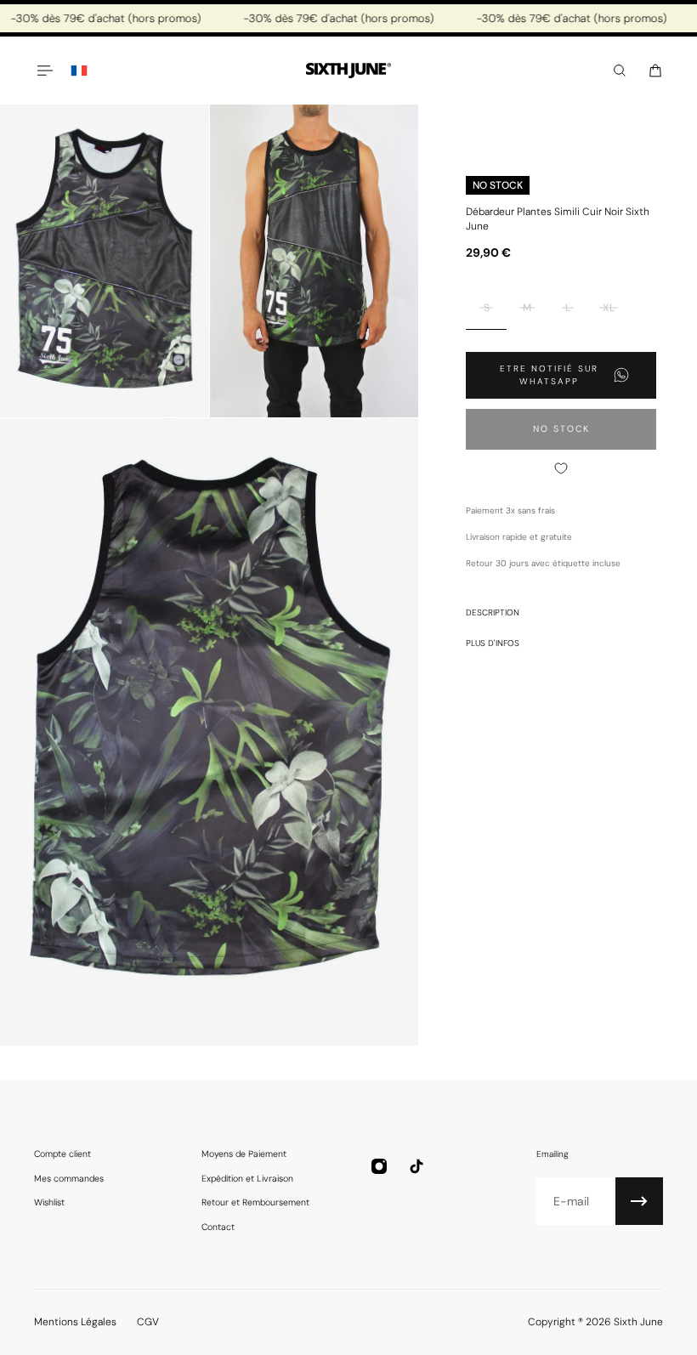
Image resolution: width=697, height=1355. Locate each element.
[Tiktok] (416, 1166)
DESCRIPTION (492, 612)
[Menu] (44, 71)
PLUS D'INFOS (492, 643)
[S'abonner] (639, 1201)
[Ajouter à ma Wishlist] (561, 468)
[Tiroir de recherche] (620, 70)
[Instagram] (379, 1166)
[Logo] (348, 71)
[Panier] (655, 70)
